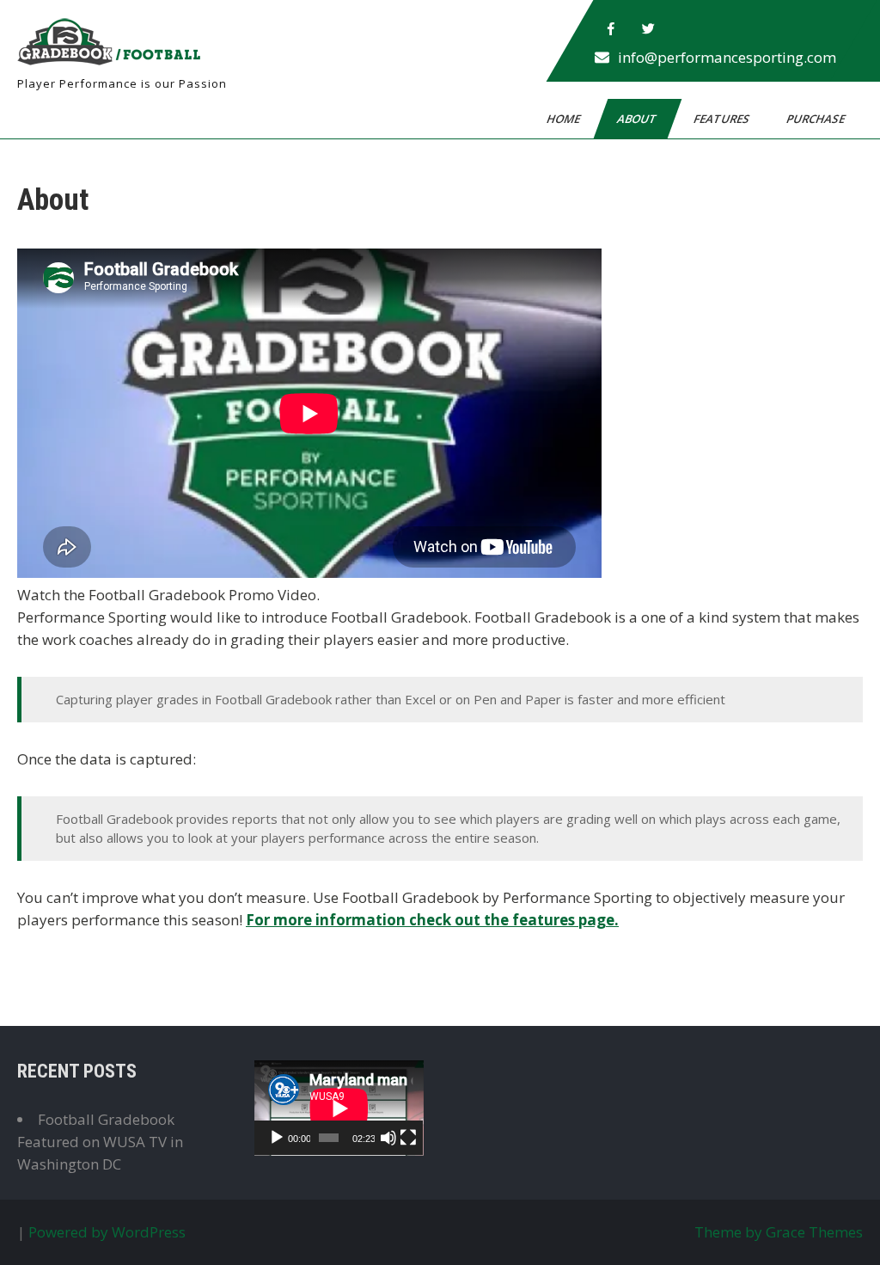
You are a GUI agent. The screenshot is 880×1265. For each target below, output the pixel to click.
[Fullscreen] (408, 1137)
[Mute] (388, 1137)
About (638, 118)
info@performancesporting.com (727, 57)
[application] (339, 1108)
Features (723, 118)
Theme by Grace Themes (778, 1232)
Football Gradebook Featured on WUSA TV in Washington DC (100, 1141)
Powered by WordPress (107, 1232)
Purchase (817, 118)
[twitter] (649, 29)
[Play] (276, 1137)
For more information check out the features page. (432, 920)
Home (564, 118)
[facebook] (611, 29)
